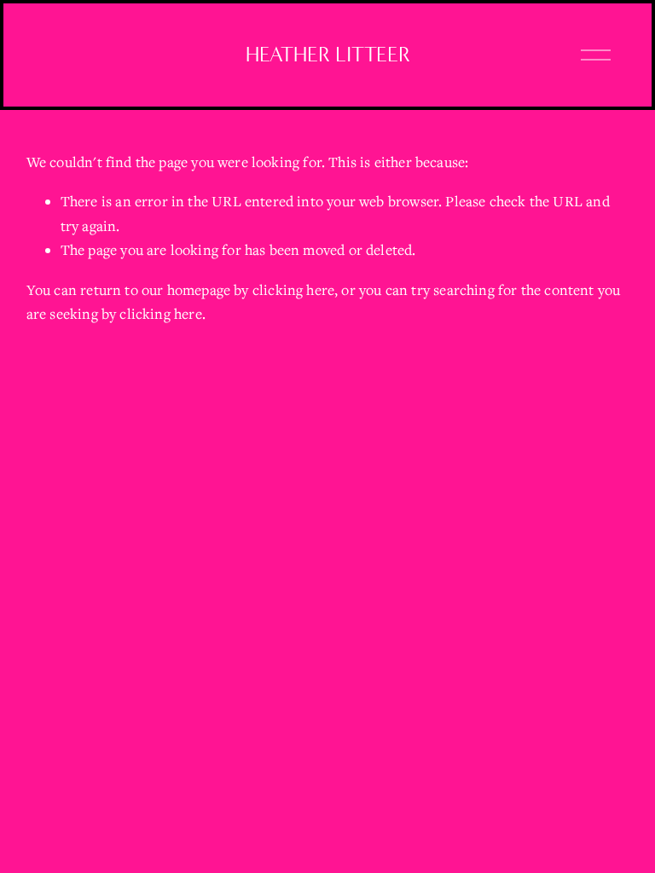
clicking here (293, 289)
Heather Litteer (328, 54)
